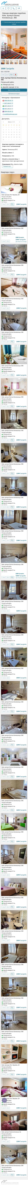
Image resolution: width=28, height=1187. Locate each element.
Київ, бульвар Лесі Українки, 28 (10, 194)
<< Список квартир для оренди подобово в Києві (14, 23)
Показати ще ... (7, 166)
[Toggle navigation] (3, 8)
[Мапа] (15, 74)
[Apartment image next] (25, 183)
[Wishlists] (8, 8)
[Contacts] (13, 8)
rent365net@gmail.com (10, 114)
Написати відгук (15, 93)
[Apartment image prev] (3, 183)
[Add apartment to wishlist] (24, 176)
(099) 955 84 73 (8, 100)
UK (19, 8)
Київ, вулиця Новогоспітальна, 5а (11, 1132)
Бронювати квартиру (14, 90)
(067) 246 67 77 (8, 103)
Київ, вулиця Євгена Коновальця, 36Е (12, 228)
